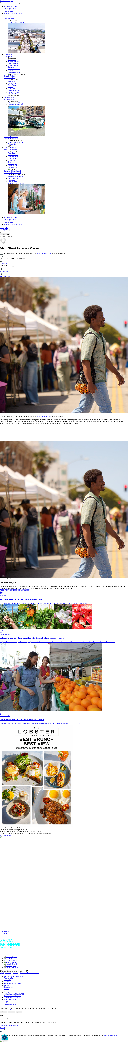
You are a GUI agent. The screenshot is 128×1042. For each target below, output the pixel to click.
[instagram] (10, 960)
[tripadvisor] (11, 967)
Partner (6, 981)
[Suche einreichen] (19, 3)
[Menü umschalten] (1, 232)
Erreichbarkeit (8, 987)
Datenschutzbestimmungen (8, 1010)
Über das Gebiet (9, 17)
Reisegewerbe (8, 12)
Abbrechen (6, 234)
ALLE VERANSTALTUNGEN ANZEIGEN (15, 590)
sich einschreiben (5, 835)
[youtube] (10, 962)
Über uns (7, 992)
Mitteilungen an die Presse (12, 983)
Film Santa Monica (10, 8)
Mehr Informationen (110, 1035)
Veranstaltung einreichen (12, 6)
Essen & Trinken (9, 76)
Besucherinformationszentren (29, 973)
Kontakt (15, 973)
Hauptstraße (4, 263)
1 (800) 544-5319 (5, 973)
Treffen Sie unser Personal (12, 996)
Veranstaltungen (9, 97)
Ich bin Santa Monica (11, 999)
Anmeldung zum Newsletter (9, 1025)
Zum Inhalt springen (6, 1)
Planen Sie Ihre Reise (11, 147)
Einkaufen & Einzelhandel (12, 171)
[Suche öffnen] (9, 230)
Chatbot (6, 989)
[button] (64, 1030)
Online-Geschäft (9, 1003)
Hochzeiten (7, 10)
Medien (6, 985)
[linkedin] (10, 964)
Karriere (6, 1001)
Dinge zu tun (8, 54)
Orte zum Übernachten (11, 137)
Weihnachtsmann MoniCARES (14, 994)
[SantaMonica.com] (10, 953)
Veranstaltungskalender (44, 253)
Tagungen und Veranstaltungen (14, 13)
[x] (8, 958)
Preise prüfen (12, 144)
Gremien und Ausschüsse (12, 997)
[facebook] (10, 957)
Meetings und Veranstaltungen (13, 976)
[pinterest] (10, 966)
